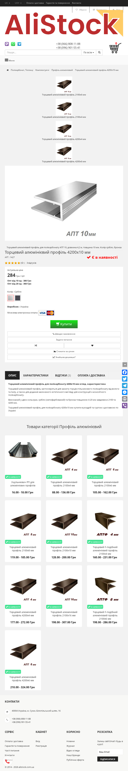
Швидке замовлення (64, 333)
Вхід (38, 741)
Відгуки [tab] (63, 375)
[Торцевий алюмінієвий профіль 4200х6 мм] (23, 652)
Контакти (76, 2)
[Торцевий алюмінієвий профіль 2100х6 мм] (105, 457)
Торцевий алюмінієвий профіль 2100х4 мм (64, 116)
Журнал (70, 745)
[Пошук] (99, 52)
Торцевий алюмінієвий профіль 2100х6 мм (64, 94)
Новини (70, 741)
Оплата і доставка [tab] (91, 375)
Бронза (17, 297)
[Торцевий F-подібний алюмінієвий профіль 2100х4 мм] (105, 522)
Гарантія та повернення (58, 2)
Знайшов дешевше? (65, 357)
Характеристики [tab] (35, 375)
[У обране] (92, 345)
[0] (115, 49)
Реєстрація (41, 745)
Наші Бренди (73, 755)
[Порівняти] (35, 345)
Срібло (10, 297)
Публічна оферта (75, 759)
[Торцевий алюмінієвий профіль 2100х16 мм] (64, 587)
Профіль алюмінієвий (80, 426)
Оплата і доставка (35, 2)
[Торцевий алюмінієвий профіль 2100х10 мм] (64, 522)
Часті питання (12, 750)
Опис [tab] (12, 375)
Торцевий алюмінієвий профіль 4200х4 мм (64, 139)
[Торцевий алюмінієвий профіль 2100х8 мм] (23, 522)
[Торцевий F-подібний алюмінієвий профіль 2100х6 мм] (105, 587)
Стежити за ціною (65, 351)
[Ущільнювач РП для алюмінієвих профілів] (23, 457)
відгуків (32, 262)
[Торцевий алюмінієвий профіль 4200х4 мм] (23, 587)
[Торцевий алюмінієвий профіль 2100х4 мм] (64, 457)
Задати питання (64, 339)
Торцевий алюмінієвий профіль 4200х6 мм (64, 161)
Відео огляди (73, 750)
